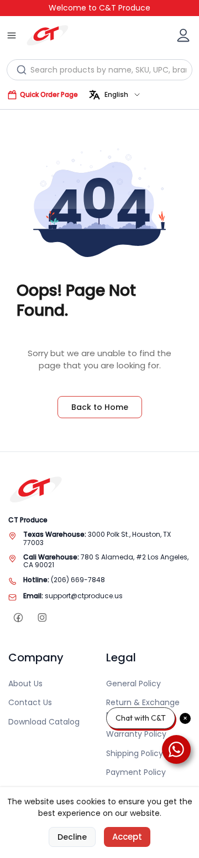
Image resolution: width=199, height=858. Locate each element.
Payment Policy (136, 772)
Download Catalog (44, 721)
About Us (25, 683)
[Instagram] (41, 618)
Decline (72, 836)
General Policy (133, 683)
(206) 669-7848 (78, 579)
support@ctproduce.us (84, 595)
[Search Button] (21, 70)
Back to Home (99, 407)
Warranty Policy (136, 733)
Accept (127, 836)
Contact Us (30, 702)
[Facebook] (18, 618)
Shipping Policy (134, 753)
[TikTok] (65, 618)
